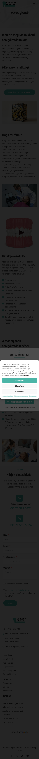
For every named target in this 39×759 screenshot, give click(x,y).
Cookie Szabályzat (8, 396)
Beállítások (19, 392)
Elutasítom (19, 386)
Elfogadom (19, 380)
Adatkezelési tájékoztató (21, 396)
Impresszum (33, 396)
